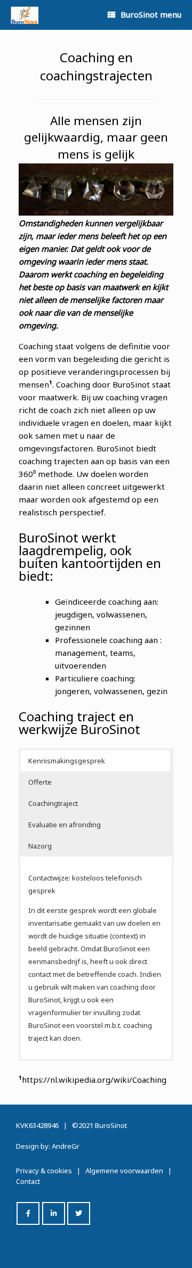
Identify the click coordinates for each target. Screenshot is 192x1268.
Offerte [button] (40, 782)
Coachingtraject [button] (53, 803)
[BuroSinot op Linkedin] (53, 1213)
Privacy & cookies (44, 1170)
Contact (28, 1181)
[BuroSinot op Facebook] (28, 1213)
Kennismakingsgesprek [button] (66, 760)
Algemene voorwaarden (124, 1170)
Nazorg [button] (40, 846)
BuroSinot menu (151, 14)
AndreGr (65, 1146)
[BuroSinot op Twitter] (78, 1213)
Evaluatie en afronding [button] (64, 824)
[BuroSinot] (24, 15)
